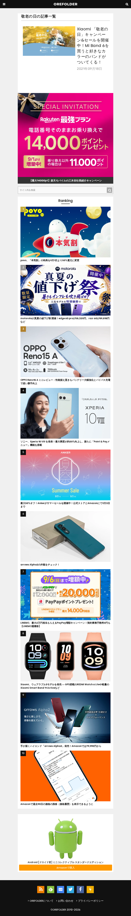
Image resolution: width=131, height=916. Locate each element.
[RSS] (40, 889)
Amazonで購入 (65, 867)
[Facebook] (80, 889)
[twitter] (70, 889)
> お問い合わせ (64, 901)
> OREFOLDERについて (40, 901)
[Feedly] (50, 889)
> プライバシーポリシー (90, 901)
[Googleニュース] (60, 889)
